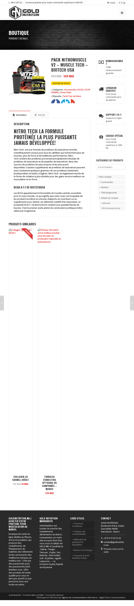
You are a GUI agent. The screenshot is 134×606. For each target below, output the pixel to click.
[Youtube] (124, 3)
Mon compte (105, 176)
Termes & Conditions (77, 525)
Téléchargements (109, 192)
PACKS (80, 89)
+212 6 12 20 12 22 (112, 537)
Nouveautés (70, 89)
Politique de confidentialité (79, 533)
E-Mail (73, 101)
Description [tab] (21, 115)
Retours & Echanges (83, 550)
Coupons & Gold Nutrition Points (80, 556)
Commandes (107, 182)
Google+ (63, 101)
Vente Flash (65, 92)
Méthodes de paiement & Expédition (79, 542)
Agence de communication (74, 597)
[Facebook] (119, 3)
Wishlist (104, 187)
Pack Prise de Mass (72, 96)
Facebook (53, 101)
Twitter (58, 101)
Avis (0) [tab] (40, 115)
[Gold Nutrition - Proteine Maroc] (24, 12)
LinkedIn (68, 101)
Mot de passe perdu (111, 208)
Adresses (106, 203)
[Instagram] (122, 3)
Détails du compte (109, 198)
